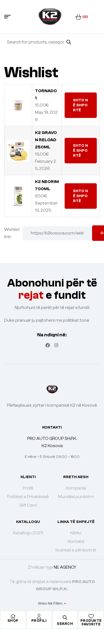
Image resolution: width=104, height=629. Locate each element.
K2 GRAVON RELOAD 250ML (46, 139)
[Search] (68, 42)
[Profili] (39, 616)
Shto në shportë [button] (80, 105)
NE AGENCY (65, 567)
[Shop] (13, 616)
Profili (39, 620)
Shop (13, 620)
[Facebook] (47, 345)
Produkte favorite (91, 622)
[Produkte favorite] (90, 616)
